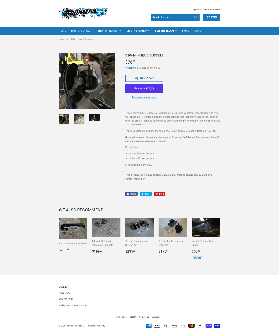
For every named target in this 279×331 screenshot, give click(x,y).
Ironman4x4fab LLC (75, 326)
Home (62, 30)
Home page (121, 317)
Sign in (195, 9)
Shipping (129, 67)
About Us (156, 317)
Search (133, 317)
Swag (185, 30)
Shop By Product (108, 30)
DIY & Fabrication (137, 30)
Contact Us (144, 317)
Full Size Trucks (165, 30)
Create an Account (211, 9)
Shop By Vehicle (81, 30)
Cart (214, 17)
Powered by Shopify (96, 326)
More (197, 31)
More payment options (144, 97)
